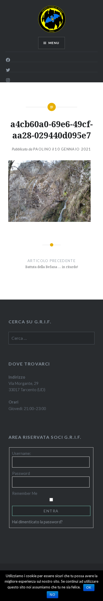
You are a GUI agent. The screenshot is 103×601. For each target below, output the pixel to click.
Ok (88, 588)
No (52, 595)
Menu (54, 43)
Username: (21, 453)
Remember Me (24, 493)
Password (21, 473)
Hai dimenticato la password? (37, 521)
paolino (42, 149)
